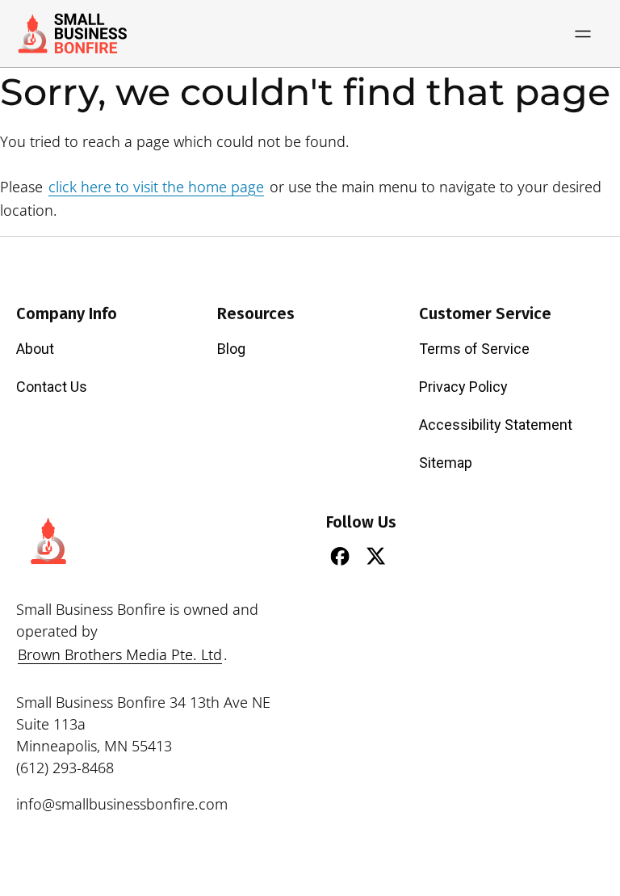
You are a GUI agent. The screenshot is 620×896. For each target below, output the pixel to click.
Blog (231, 348)
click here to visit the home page (156, 186)
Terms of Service (474, 348)
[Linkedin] (412, 556)
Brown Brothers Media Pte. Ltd (120, 654)
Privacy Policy (463, 386)
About (35, 348)
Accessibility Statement (495, 424)
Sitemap (445, 462)
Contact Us (51, 386)
